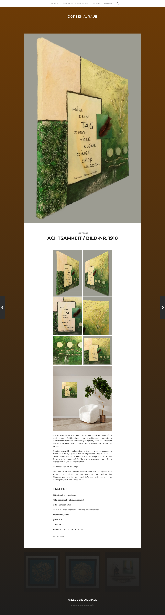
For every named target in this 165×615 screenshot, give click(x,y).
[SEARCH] (118, 3)
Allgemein (59, 537)
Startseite (53, 3)
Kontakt (108, 3)
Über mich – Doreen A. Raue (75, 3)
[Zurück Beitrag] (2, 307)
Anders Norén (87, 605)
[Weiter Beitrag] (162, 307)
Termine (96, 3)
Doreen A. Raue (82, 16)
